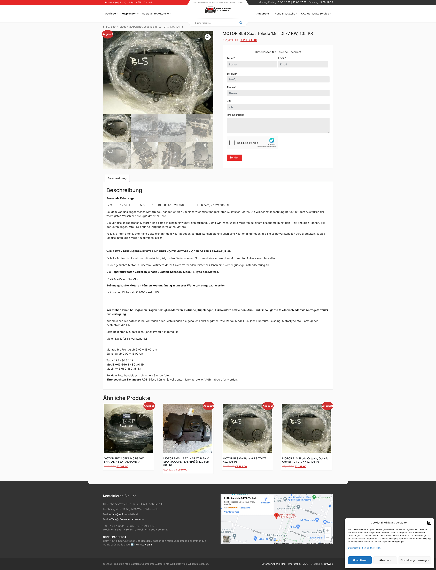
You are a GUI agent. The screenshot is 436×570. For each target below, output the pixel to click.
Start (106, 26)
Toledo (122, 26)
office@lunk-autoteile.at (123, 514)
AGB (138, 2)
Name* (231, 58)
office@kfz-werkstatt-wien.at (126, 519)
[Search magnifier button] (241, 22)
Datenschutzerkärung (358, 547)
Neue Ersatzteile (285, 13)
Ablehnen (385, 560)
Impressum (375, 547)
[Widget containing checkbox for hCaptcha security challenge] (252, 142)
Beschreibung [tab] (117, 178)
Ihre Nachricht (235, 114)
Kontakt (147, 2)
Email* (282, 58)
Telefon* (232, 73)
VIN (229, 101)
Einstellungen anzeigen (414, 560)
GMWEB (328, 563)
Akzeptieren (359, 560)
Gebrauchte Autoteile (155, 13)
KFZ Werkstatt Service (315, 13)
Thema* (231, 87)
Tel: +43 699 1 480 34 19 (119, 2)
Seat (113, 26)
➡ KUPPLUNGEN (141, 544)
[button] (429, 522)
